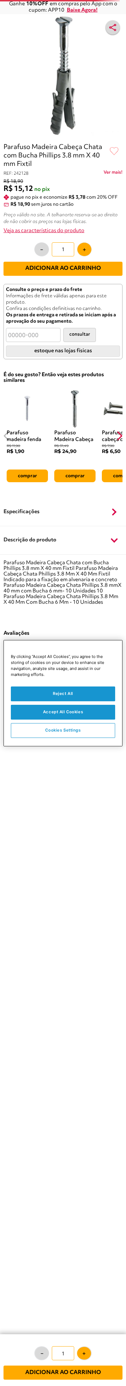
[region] (63, 692)
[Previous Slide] (6, 436)
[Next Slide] (119, 436)
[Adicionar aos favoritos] (114, 151)
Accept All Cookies (63, 711)
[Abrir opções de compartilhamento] (113, 27)
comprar (27, 475)
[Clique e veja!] (113, 173)
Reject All (63, 693)
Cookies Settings (62, 730)
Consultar (79, 334)
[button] (63, 512)
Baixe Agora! (82, 10)
